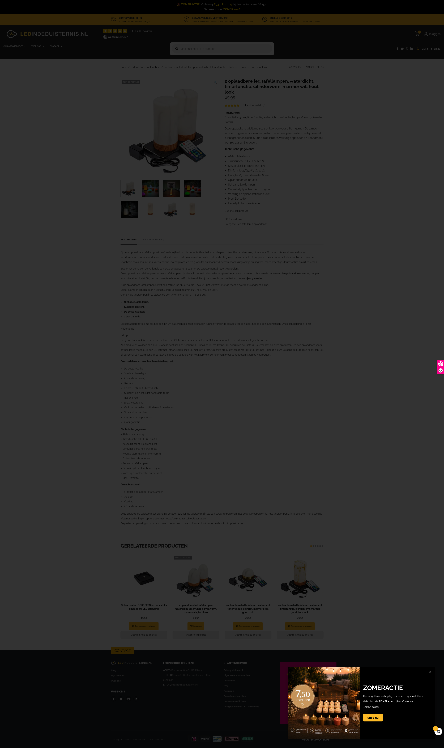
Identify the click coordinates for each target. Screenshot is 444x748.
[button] (430, 672)
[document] (222, 374)
